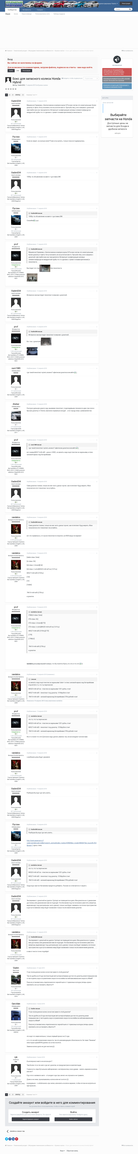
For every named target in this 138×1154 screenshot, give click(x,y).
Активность (27, 10)
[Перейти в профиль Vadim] (16, 979)
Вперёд (18, 94)
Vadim (16, 968)
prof (16, 244)
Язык (62, 1151)
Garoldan (16, 1003)
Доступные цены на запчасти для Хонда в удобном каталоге (117, 126)
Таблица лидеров (59, 14)
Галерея (40, 10)
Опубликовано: (37, 101)
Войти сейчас (73, 1119)
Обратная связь (72, 1151)
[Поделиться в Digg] (13, 1138)
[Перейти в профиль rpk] (16, 1069)
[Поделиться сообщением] (96, 101)
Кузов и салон (43, 85)
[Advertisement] (69, 32)
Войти (11, 70)
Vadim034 (21, 85)
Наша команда (26, 14)
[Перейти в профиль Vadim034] (8, 80)
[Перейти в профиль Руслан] (16, 148)
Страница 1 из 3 (31, 95)
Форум (7, 14)
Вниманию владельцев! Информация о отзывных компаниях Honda (116, 86)
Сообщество (12, 10)
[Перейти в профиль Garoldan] (16, 1015)
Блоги (16, 14)
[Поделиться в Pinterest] (16, 1138)
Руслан (16, 136)
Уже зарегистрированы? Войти (106, 3)
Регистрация (126, 3)
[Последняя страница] (22, 95)
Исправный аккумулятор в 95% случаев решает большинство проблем (116, 79)
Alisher (16, 404)
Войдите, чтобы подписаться (72, 78)
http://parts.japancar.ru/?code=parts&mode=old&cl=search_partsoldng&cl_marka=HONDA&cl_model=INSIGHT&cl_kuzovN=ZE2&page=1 (61, 843)
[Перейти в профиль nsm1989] (16, 380)
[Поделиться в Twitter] (6, 1138)
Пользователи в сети (42, 14)
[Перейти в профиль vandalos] (16, 529)
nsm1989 (16, 368)
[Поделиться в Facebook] (9, 1138)
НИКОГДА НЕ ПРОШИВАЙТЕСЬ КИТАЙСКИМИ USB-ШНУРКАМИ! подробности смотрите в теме (113, 72)
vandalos (16, 517)
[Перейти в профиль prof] (16, 256)
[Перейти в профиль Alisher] (16, 416)
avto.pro (118, 133)
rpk (15, 1057)
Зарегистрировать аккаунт (31, 1119)
